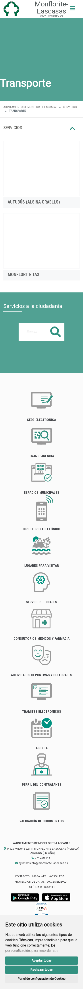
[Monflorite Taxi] (41, 241)
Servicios (70, 107)
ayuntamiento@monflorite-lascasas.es (43, 863)
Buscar (55, 332)
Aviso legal (57, 876)
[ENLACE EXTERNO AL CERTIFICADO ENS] (41, 909)
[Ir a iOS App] (56, 897)
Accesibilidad (57, 881)
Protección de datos (29, 881)
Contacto (22, 876)
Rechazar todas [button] (42, 969)
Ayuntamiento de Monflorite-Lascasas (30, 107)
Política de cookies (41, 887)
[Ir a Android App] (24, 897)
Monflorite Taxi (24, 274)
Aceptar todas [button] (42, 960)
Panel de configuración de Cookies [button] (42, 978)
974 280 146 (42, 857)
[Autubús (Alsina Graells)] (41, 168)
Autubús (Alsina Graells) (34, 202)
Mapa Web (39, 876)
